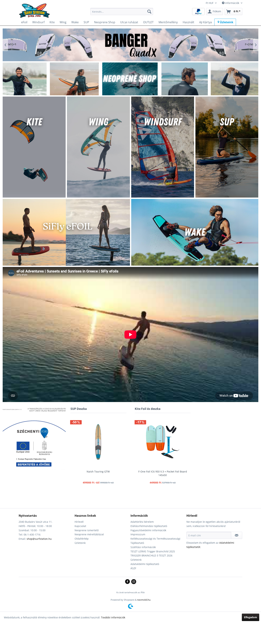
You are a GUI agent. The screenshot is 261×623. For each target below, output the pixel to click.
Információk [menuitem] (232, 3)
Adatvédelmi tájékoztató (144, 564)
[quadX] (130, 44)
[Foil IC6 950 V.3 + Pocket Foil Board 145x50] (163, 442)
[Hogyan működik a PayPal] (198, 11)
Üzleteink (80, 543)
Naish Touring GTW (98, 471)
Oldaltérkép (82, 538)
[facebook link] (128, 581)
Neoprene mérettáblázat (89, 534)
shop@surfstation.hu (39, 538)
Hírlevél (79, 521)
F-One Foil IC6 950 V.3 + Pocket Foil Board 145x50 (162, 473)
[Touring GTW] (98, 442)
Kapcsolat (80, 526)
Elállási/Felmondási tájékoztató (148, 526)
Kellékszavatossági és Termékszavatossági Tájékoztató (155, 541)
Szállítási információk (143, 547)
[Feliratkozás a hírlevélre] (236, 535)
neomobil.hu (144, 599)
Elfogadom (250, 617)
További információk (113, 617)
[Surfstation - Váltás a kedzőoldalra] (35, 12)
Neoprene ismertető (87, 530)
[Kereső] (149, 11)
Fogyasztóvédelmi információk (148, 530)
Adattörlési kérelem (142, 521)
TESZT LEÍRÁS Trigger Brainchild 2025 (152, 551)
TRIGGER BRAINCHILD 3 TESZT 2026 (151, 555)
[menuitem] (121, 11)
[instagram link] (133, 581)
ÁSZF (133, 568)
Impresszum (137, 534)
